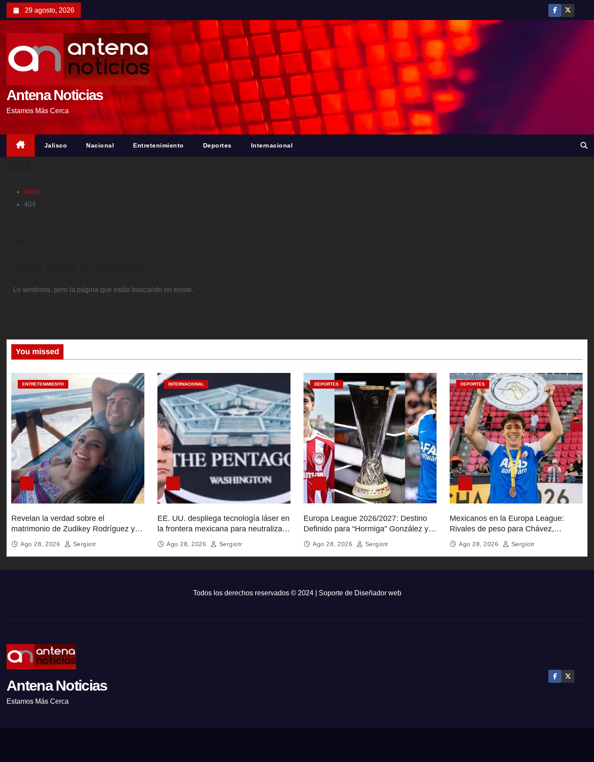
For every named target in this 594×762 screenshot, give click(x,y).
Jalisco (55, 145)
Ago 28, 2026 (41, 543)
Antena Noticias (55, 95)
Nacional (100, 145)
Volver (39, 314)
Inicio (32, 191)
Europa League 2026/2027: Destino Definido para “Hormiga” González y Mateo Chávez (366, 529)
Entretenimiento (158, 145)
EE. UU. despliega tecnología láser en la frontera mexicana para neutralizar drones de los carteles (223, 529)
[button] (584, 145)
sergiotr (84, 543)
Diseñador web (377, 593)
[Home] (21, 145)
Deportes (217, 145)
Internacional (272, 145)
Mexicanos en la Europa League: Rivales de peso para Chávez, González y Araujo (507, 529)
